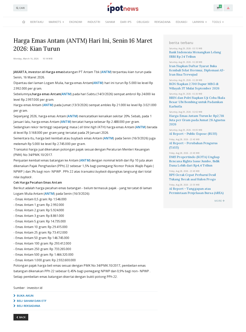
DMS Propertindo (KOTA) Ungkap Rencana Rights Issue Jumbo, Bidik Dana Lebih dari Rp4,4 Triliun (194, 161)
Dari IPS (125, 22)
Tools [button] (217, 22)
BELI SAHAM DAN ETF (31, 301)
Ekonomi (75, 22)
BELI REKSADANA (28, 306)
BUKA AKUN (24, 295)
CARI (22, 8)
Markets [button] (55, 22)
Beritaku (36, 22)
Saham (110, 22)
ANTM (106, 72)
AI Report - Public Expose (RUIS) (193, 134)
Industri (93, 22)
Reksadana (162, 22)
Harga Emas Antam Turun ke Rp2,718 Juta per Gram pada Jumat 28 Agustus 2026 (197, 120)
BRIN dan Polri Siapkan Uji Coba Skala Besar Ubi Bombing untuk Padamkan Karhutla (197, 102)
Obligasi (143, 22)
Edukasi (181, 22)
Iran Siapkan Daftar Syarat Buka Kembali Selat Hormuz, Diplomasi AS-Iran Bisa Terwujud (197, 70)
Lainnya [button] (198, 22)
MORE (218, 200)
